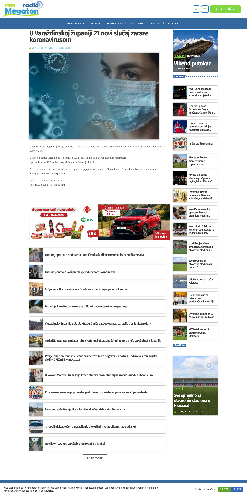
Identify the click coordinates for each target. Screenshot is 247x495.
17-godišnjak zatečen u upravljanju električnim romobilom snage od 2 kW (90, 426)
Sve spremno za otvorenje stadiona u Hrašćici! (200, 264)
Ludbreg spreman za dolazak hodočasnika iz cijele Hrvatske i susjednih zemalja (94, 255)
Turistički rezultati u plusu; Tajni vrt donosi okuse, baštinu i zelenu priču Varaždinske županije (103, 341)
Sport (178, 388)
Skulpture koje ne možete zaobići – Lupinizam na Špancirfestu (198, 162)
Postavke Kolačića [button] (205, 489)
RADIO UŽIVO (225, 9)
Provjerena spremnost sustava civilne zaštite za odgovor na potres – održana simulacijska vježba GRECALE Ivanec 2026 (101, 358)
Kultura (179, 56)
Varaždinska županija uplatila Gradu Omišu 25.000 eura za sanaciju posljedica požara (98, 323)
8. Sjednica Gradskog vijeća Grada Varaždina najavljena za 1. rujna (86, 289)
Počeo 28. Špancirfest (201, 144)
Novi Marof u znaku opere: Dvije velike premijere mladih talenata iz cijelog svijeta (199, 216)
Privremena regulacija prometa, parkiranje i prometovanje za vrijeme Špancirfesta (96, 392)
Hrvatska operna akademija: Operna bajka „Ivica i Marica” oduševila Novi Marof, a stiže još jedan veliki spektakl (201, 183)
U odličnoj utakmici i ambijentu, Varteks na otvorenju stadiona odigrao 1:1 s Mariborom (202, 248)
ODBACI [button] (237, 489)
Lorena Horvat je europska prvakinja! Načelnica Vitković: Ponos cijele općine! (200, 128)
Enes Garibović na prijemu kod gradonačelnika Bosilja (201, 298)
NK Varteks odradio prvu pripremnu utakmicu (199, 333)
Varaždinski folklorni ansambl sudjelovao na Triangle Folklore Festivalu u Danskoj (201, 231)
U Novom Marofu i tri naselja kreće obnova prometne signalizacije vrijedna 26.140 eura (99, 375)
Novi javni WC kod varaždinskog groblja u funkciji (75, 444)
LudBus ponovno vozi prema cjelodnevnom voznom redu (80, 272)
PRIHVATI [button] (224, 489)
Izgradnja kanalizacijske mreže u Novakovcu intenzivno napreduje (86, 306)
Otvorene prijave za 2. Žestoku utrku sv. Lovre (201, 315)
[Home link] (23, 9)
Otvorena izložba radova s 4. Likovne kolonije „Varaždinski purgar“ (200, 196)
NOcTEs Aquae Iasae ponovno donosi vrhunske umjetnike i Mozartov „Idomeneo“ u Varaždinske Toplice (202, 95)
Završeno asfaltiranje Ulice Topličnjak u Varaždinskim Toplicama (85, 409)
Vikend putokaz (192, 63)
